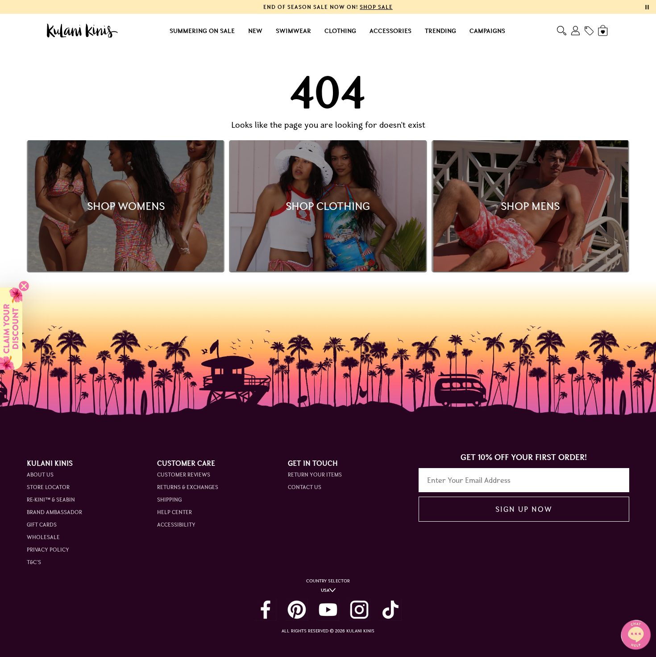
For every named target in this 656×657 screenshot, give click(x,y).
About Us (40, 474)
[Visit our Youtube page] (328, 609)
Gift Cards (42, 524)
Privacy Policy (48, 549)
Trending (440, 31)
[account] (575, 30)
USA (325, 590)
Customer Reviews (183, 474)
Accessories (390, 31)
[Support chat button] (636, 634)
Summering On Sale (202, 31)
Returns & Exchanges (187, 487)
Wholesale (43, 537)
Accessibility (176, 524)
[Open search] (561, 30)
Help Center (174, 512)
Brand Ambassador (54, 512)
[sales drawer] (589, 30)
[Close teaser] (23, 286)
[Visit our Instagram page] (359, 609)
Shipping (169, 499)
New (255, 31)
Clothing (340, 31)
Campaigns (487, 31)
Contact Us (304, 487)
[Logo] (82, 31)
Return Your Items (315, 474)
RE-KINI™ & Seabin (51, 499)
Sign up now (523, 509)
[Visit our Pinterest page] (297, 609)
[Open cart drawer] (603, 30)
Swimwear (293, 31)
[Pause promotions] (647, 7)
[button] (11, 329)
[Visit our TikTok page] (390, 609)
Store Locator (48, 487)
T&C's (34, 562)
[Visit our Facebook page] (265, 609)
